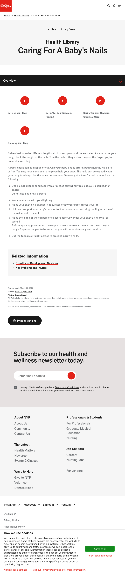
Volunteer (21, 482)
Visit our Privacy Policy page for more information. (59, 569)
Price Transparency (14, 526)
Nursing (71, 438)
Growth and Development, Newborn (37, 263)
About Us (20, 423)
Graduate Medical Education (78, 430)
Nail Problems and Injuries (31, 267)
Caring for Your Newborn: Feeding (59, 114)
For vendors (74, 471)
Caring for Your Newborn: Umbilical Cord (96, 114)
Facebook (32, 505)
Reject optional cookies (100, 555)
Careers (71, 455)
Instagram (12, 505)
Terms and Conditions (67, 387)
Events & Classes (26, 460)
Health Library (21, 15)
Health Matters (24, 450)
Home (7, 15)
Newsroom (21, 455)
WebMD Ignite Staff (23, 291)
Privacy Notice (11, 520)
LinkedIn (51, 505)
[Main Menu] (119, 5)
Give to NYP (22, 477)
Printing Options (26, 320)
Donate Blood (23, 488)
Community (22, 428)
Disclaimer (10, 513)
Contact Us (22, 433)
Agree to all (100, 549)
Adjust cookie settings (15, 569)
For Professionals (78, 423)
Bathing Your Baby (17, 112)
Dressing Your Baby (18, 143)
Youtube (68, 505)
